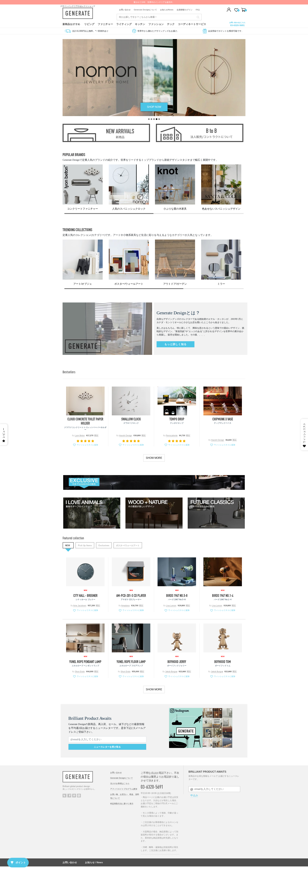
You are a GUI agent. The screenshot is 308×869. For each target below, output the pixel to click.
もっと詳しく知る (175, 344)
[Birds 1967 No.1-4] (222, 571)
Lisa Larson (171, 605)
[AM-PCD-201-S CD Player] (131, 571)
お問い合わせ (125, 10)
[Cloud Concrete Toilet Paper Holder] (85, 401)
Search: (198, 17)
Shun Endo (80, 671)
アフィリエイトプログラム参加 (123, 789)
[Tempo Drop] (177, 401)
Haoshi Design (125, 435)
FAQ (198, 10)
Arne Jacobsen (79, 605)
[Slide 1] (149, 119)
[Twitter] (64, 795)
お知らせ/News (166, 10)
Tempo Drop (176, 419)
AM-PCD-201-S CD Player (131, 595)
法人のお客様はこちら (119, 783)
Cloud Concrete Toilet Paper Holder (85, 421)
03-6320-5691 (237, 25)
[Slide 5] (159, 119)
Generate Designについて (145, 10)
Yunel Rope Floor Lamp (131, 662)
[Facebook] (69, 795)
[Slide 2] (151, 119)
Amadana (125, 605)
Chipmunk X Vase (222, 419)
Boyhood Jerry (176, 662)
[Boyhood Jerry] (177, 638)
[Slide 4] (156, 119)
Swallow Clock (131, 419)
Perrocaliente (172, 435)
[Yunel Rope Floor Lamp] (131, 638)
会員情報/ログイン (185, 10)
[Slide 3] (154, 119)
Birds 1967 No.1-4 (222, 595)
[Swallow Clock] (131, 401)
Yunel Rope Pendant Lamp (85, 662)
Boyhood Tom (222, 662)
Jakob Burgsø (171, 671)
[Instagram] (79, 795)
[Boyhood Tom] (222, 638)
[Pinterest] (74, 795)
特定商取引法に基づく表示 (121, 804)
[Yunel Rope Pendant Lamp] (85, 638)
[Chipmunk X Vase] (222, 401)
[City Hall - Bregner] (85, 571)
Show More (154, 458)
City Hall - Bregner (85, 595)
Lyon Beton (80, 435)
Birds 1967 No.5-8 (176, 595)
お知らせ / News (94, 862)
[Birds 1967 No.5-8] (177, 571)
